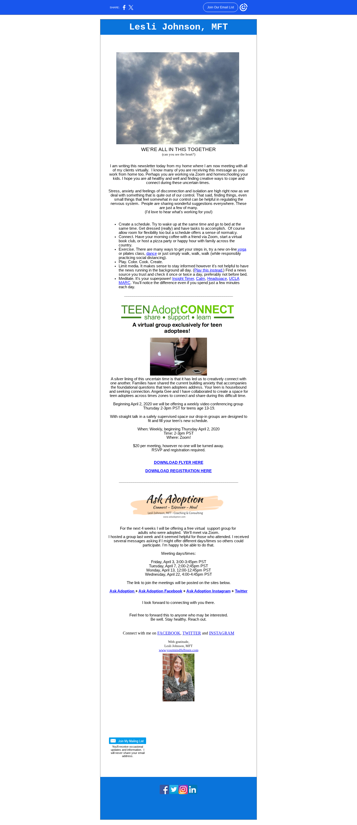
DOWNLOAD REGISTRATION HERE (178, 471)
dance (151, 253)
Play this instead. (208, 270)
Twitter (241, 591)
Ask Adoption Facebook (160, 591)
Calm (200, 278)
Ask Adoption (122, 591)
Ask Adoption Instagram (208, 591)
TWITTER (191, 633)
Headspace (217, 278)
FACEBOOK (168, 633)
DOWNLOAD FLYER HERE (178, 462)
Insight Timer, (183, 278)
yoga (241, 249)
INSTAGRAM (221, 633)
